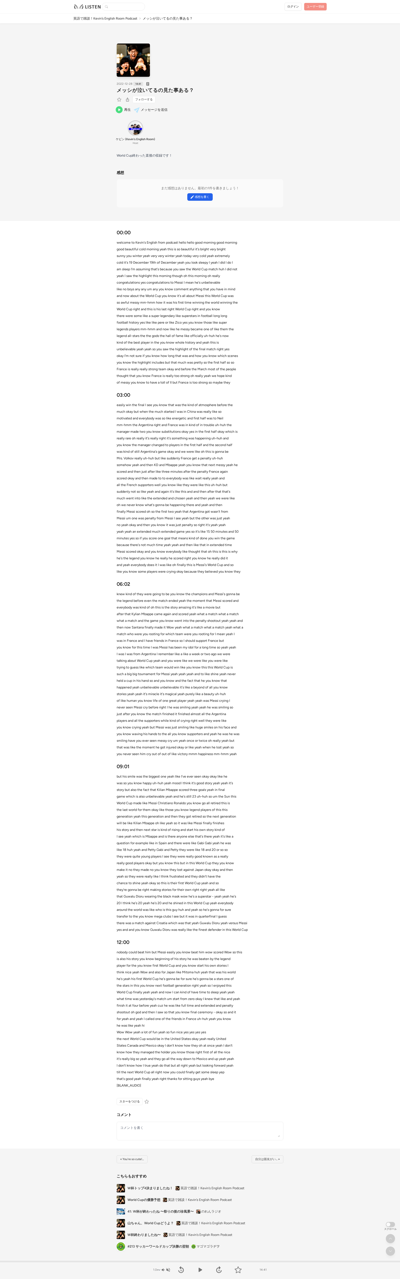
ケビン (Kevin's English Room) (135, 139)
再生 (127, 110)
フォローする (144, 99)
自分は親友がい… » (267, 1159)
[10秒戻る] (180, 1270)
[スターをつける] (119, 99)
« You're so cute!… (132, 1159)
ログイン (293, 6)
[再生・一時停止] (199, 1270)
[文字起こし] (148, 84)
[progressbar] (200, 1261)
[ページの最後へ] (390, 1251)
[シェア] (127, 99)
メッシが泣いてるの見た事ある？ (155, 90)
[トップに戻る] (390, 1238)
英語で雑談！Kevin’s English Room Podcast (105, 18)
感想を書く (202, 197)
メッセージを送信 (154, 110)
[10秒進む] (219, 1270)
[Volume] (166, 1269)
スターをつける (129, 1101)
